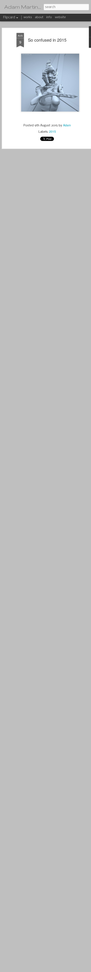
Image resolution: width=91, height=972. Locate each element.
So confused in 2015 (47, 40)
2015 (52, 131)
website (60, 17)
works (27, 17)
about (39, 17)
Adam (67, 125)
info (49, 17)
